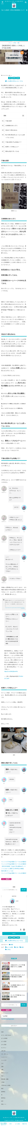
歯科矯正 (3, 1091)
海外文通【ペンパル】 (7, 871)
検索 (24, 889)
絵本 (2, 1101)
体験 (18, 42)
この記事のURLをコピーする (14, 81)
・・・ (2, 1028)
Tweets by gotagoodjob (7, 1019)
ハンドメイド (4, 1057)
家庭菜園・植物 (4, 1079)
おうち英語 (10, 947)
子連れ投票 (8, 121)
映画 (2, 1088)
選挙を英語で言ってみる (12, 151)
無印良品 (3, 1098)
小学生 (9, 949)
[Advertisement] (14, 27)
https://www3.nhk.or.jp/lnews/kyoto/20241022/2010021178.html (14, 608)
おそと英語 (3, 1044)
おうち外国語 (4, 1038)
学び (2, 1076)
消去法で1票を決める (11, 130)
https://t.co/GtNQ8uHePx (11, 671)
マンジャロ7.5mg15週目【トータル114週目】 (14, 864)
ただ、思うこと (4, 1054)
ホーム (10, 42)
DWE (2, 1032)
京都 (17, 947)
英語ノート (3, 1104)
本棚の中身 (24, 1123)
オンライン (3, 1047)
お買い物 (3, 1050)
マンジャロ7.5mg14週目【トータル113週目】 (14, 873)
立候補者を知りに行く (11, 125)
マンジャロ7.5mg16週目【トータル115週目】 (14, 861)
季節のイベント (4, 1072)
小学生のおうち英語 (5, 1085)
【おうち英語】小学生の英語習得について (13, 10)
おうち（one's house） (6, 1035)
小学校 (14, 42)
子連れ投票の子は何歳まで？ (13, 142)
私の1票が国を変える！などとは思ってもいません (15, 136)
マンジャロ (3, 1060)
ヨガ (2, 1063)
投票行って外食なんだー (12, 146)
